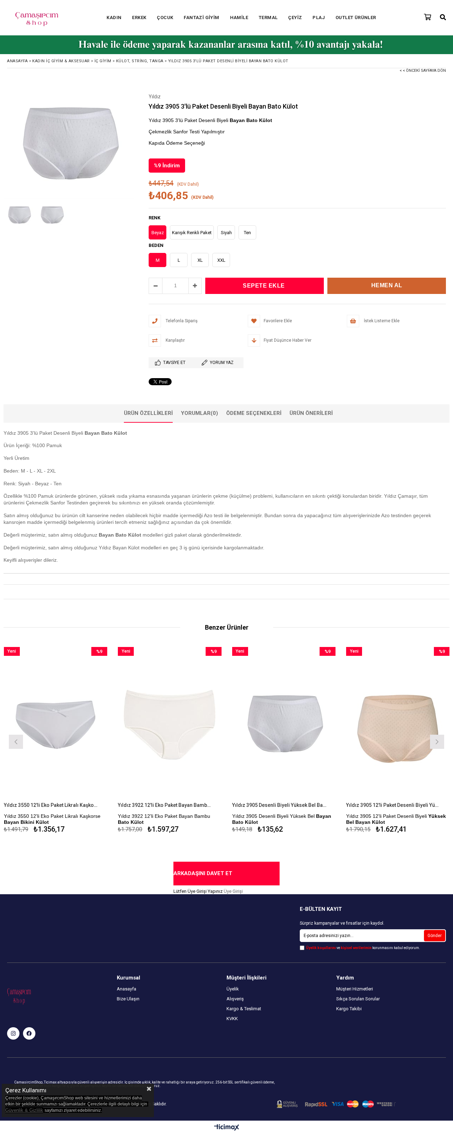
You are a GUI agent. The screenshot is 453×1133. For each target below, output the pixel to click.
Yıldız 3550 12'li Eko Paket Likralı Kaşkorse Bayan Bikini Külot (51, 805)
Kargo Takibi (349, 1008)
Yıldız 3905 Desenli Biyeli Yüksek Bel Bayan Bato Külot (279, 805)
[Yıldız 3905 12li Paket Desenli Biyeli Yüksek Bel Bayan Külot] (398, 724)
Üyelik (232, 989)
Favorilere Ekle (55, 741)
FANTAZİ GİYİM (201, 17)
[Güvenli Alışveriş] (336, 1104)
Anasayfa (126, 989)
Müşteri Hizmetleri (354, 989)
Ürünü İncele (80, 741)
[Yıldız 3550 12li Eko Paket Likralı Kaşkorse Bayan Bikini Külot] (56, 724)
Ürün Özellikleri (148, 413)
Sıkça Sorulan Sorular (358, 998)
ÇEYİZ (295, 17)
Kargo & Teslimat (243, 1008)
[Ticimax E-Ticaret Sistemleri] (226, 1127)
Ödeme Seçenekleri (253, 413)
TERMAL (268, 17)
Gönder (435, 935)
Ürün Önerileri (311, 413)
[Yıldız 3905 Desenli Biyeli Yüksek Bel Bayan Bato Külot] (284, 724)
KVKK (232, 1018)
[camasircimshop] (13, 1033)
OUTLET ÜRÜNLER (356, 17)
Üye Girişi (233, 891)
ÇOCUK (165, 17)
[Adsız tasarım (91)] (33, 996)
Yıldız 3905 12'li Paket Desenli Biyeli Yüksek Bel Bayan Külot (393, 805)
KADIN (114, 17)
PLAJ (318, 17)
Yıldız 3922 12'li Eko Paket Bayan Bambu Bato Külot (165, 805)
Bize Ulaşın (128, 998)
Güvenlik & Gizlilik (24, 1110)
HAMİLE (239, 17)
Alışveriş (235, 998)
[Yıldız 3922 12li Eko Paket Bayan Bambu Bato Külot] (170, 724)
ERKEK (139, 17)
